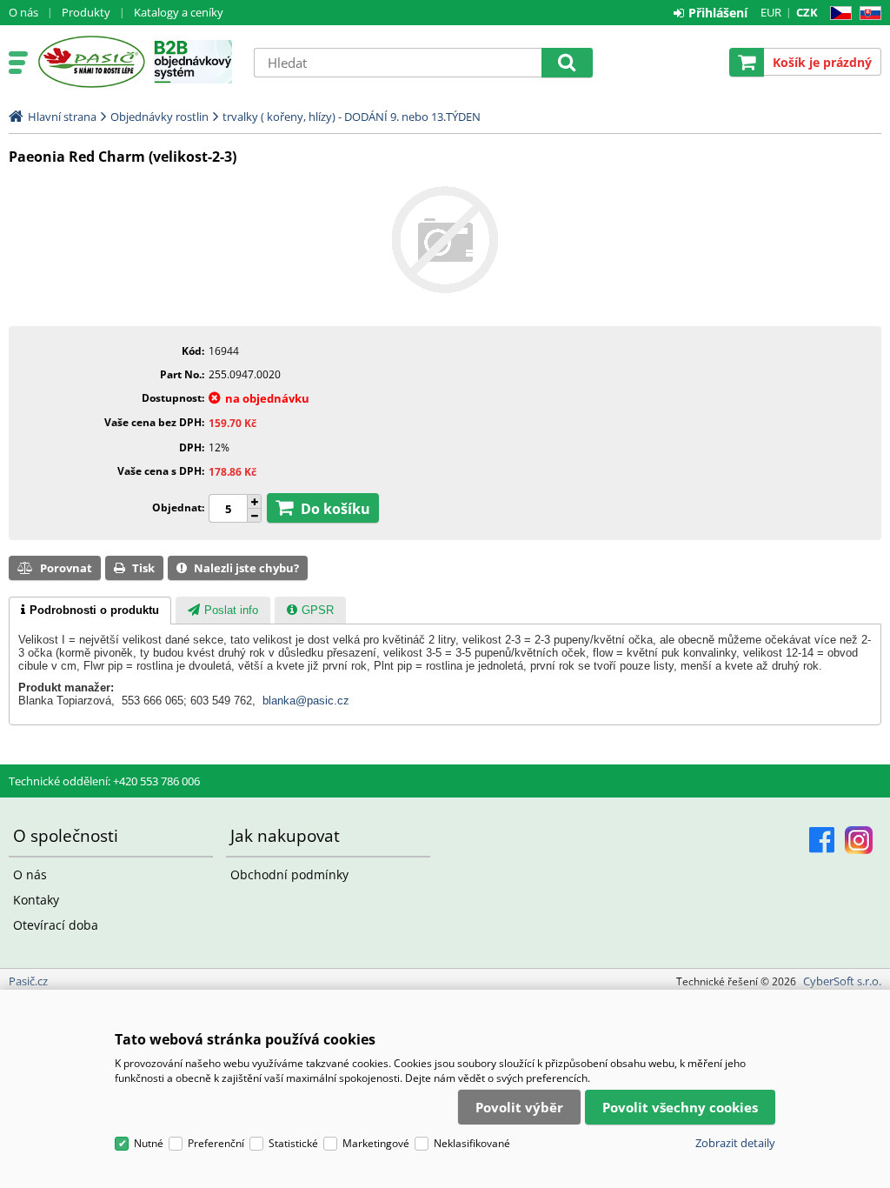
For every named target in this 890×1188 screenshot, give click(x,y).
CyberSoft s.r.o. (842, 981)
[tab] (90, 610)
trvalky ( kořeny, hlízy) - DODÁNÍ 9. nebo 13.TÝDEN (351, 116)
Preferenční (216, 1143)
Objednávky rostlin (159, 116)
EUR (770, 12)
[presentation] (90, 610)
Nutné (148, 1143)
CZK (807, 12)
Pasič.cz (91, 62)
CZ (837, 13)
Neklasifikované (472, 1143)
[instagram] (859, 840)
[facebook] (821, 840)
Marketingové (375, 1143)
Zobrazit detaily (735, 1143)
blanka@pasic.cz (305, 700)
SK (866, 13)
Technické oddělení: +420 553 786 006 (104, 781)
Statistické (293, 1143)
